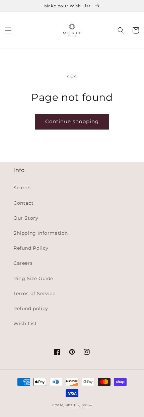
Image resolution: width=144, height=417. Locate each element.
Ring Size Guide (33, 278)
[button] (8, 30)
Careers (22, 263)
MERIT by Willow (78, 405)
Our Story (25, 218)
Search (22, 188)
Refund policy (30, 308)
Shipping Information (40, 233)
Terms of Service (34, 293)
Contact (23, 203)
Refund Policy (31, 248)
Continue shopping (72, 121)
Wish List (25, 324)
